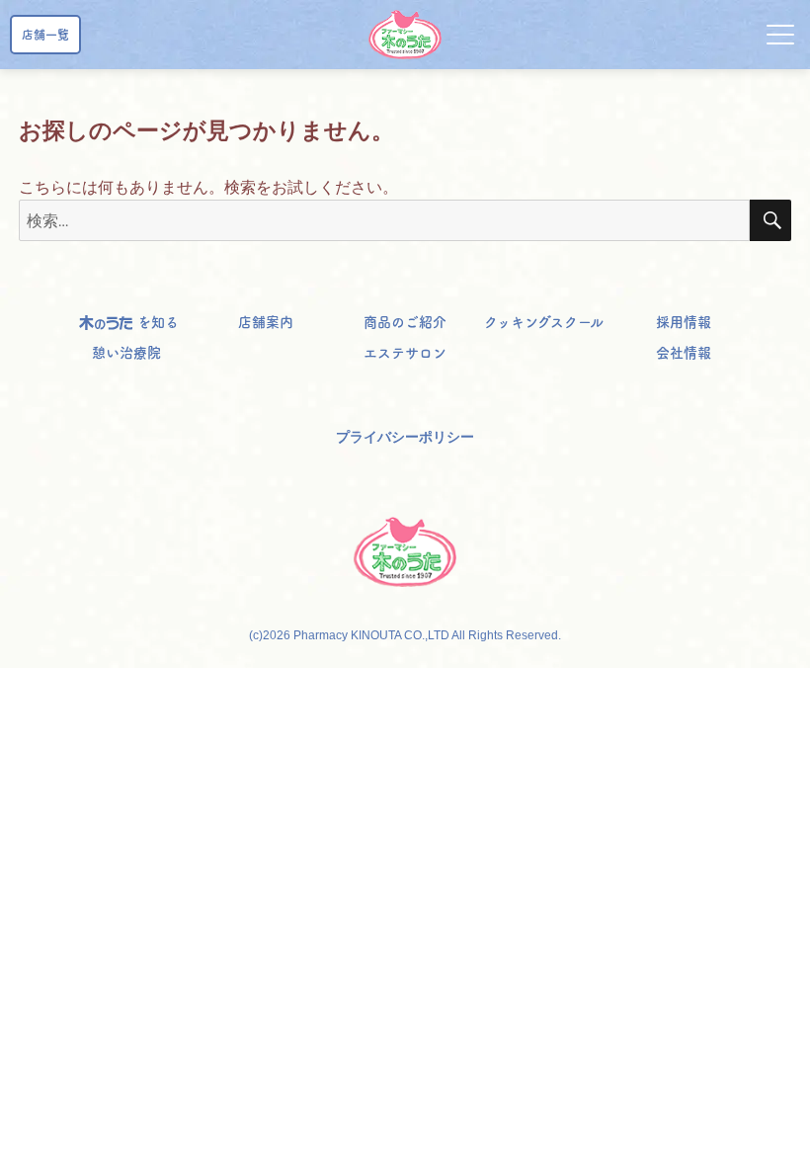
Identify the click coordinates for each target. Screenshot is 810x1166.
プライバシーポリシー (405, 437)
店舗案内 (265, 322)
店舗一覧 (45, 35)
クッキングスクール (544, 322)
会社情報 (683, 353)
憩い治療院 (126, 353)
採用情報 (683, 322)
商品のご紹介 (405, 322)
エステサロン (405, 353)
